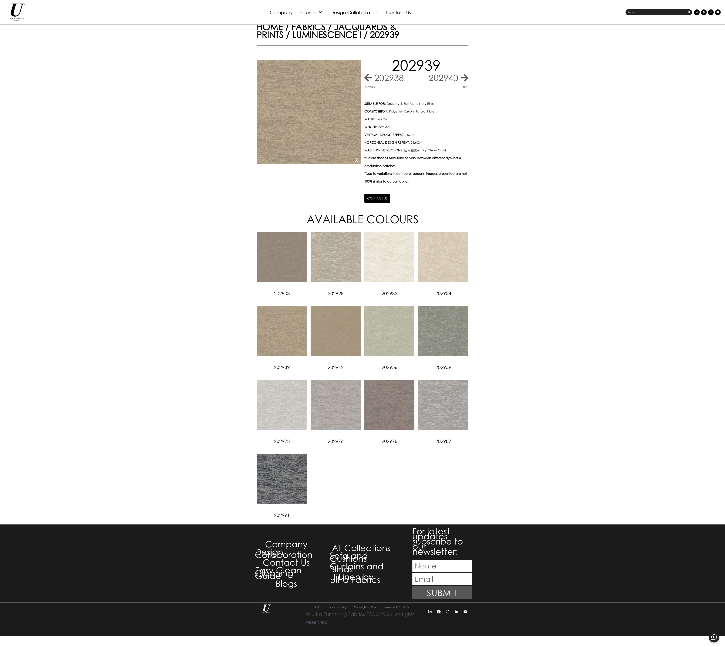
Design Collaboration (354, 12)
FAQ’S (317, 607)
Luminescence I (326, 34)
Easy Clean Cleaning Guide (278, 572)
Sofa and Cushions (349, 556)
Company (281, 12)
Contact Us (398, 12)
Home (270, 26)
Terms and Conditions (397, 607)
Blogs (286, 583)
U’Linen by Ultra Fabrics (355, 578)
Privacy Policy (337, 607)
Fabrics (308, 12)
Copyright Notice (365, 607)
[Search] (689, 12)
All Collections (361, 547)
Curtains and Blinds (357, 567)
